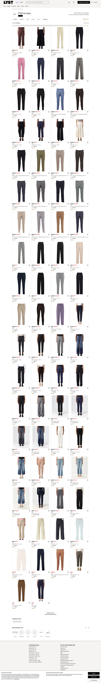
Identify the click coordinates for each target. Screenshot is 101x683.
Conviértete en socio (64, 668)
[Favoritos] (73, 2)
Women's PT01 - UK (32, 649)
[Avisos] (69, 2)
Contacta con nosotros (64, 657)
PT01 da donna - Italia (33, 659)
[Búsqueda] (27, 2)
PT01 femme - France (33, 657)
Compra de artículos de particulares (67, 665)
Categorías (62, 666)
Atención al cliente (63, 646)
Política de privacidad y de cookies (66, 660)
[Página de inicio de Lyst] (8, 2)
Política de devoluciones (64, 651)
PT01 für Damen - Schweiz (34, 654)
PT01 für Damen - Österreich (34, 652)
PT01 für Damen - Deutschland (34, 656)
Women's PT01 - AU (32, 646)
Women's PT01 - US (32, 651)
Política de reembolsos (64, 654)
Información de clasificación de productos (68, 663)
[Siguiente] (88, 627)
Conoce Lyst (62, 648)
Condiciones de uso (64, 659)
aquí (76, 25)
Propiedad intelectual (64, 662)
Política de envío (63, 649)
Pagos (61, 652)
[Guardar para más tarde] (29, 50)
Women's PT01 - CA (32, 648)
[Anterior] (86, 627)
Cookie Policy (16, 679)
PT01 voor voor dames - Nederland (35, 662)
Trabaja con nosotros (64, 656)
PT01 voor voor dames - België (34, 660)
